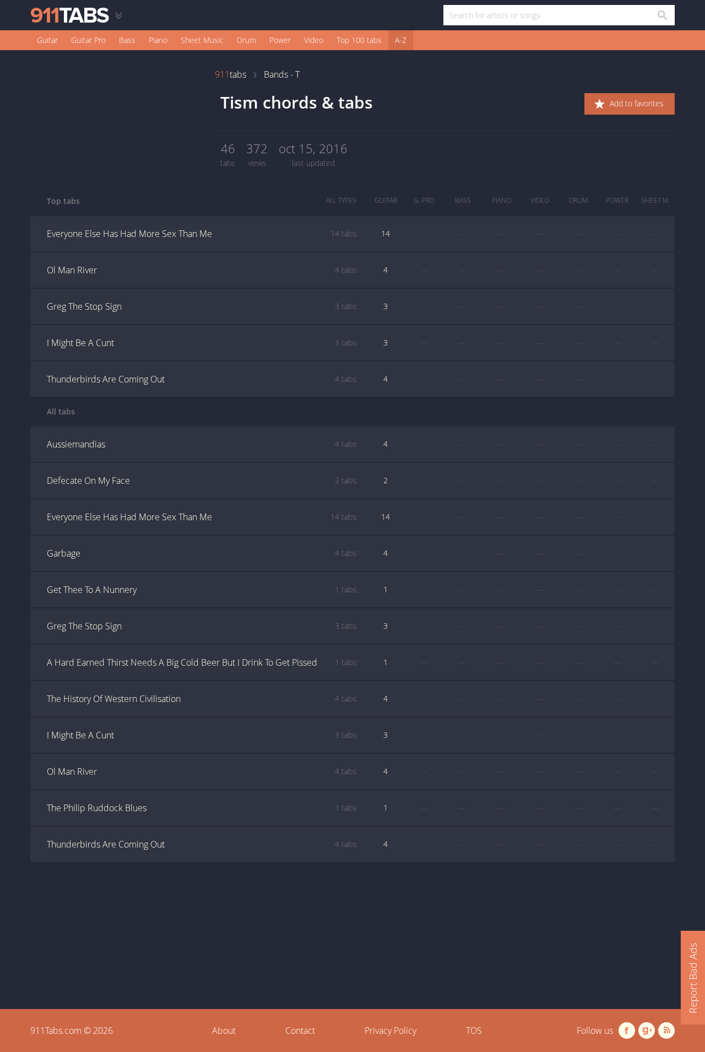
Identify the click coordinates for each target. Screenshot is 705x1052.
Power (280, 40)
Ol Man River (202, 270)
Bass (127, 40)
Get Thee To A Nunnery (202, 590)
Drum (246, 40)
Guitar (47, 40)
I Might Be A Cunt (202, 343)
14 (385, 233)
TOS (474, 1030)
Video (313, 40)
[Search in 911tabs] (661, 15)
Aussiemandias (202, 444)
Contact (300, 1030)
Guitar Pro (88, 40)
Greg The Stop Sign (202, 306)
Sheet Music (202, 40)
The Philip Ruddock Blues (202, 808)
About (224, 1030)
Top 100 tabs (359, 40)
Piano (158, 40)
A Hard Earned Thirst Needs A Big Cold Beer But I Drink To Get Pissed (202, 662)
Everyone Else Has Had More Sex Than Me (202, 234)
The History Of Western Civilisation (202, 699)
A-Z (400, 40)
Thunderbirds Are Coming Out (202, 379)
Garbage (202, 553)
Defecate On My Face (202, 480)
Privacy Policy (390, 1030)
